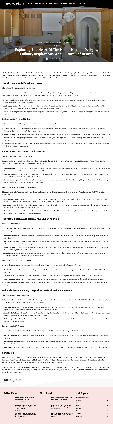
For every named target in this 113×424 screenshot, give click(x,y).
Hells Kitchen (8, 381)
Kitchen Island (22, 381)
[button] (108, 3)
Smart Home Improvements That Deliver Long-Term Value (61, 398)
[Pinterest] (64, 66)
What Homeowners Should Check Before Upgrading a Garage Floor (61, 406)
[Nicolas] (47, 58)
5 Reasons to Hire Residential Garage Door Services (24, 398)
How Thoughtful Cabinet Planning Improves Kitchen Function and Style (62, 414)
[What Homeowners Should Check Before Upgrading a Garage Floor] (45, 407)
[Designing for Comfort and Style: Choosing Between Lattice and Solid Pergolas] (9, 407)
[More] (52, 381)
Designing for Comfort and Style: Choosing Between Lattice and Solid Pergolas (25, 407)
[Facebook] (99, 3)
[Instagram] (101, 3)
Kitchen (40, 42)
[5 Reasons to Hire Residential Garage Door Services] (9, 400)
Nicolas (52, 58)
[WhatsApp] (68, 66)
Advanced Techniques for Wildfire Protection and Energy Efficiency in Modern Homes (25, 414)
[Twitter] (104, 3)
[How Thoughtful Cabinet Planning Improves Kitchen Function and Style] (45, 415)
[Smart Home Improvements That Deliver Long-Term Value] (45, 400)
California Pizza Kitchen (15, 379)
